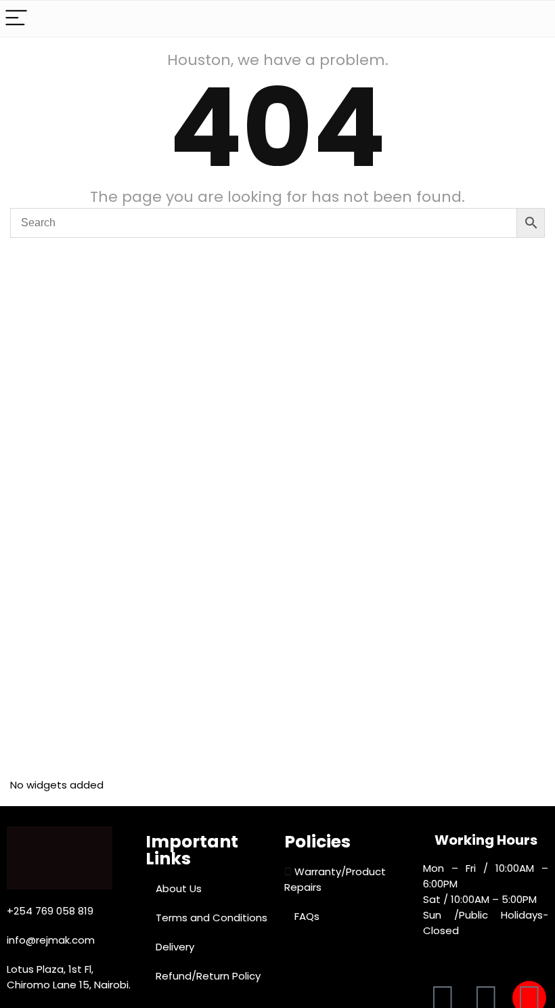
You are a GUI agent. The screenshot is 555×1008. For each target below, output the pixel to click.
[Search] (534, 19)
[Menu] (16, 19)
